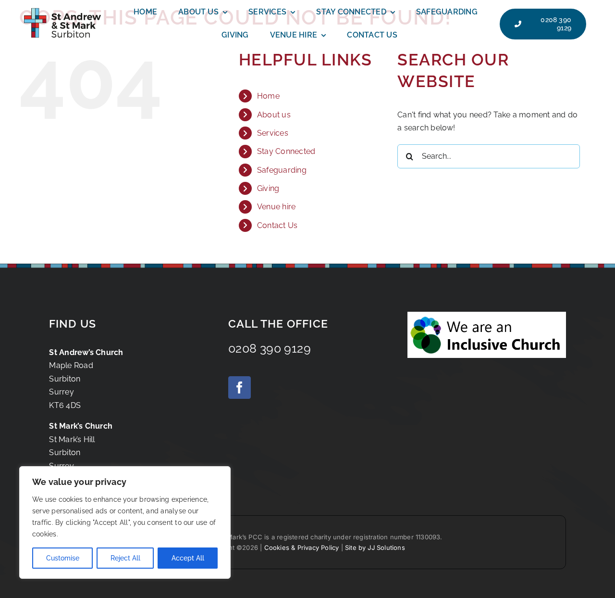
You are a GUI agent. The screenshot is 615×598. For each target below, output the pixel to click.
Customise (62, 558)
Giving (268, 188)
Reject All (125, 558)
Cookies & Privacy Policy (301, 547)
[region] (125, 522)
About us (274, 114)
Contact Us (277, 225)
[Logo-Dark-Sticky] (62, 8)
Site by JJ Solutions (375, 547)
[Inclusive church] (486, 315)
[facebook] (239, 387)
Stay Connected (286, 151)
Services (272, 133)
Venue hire (276, 206)
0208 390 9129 (269, 348)
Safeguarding (282, 170)
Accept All (188, 558)
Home (268, 96)
